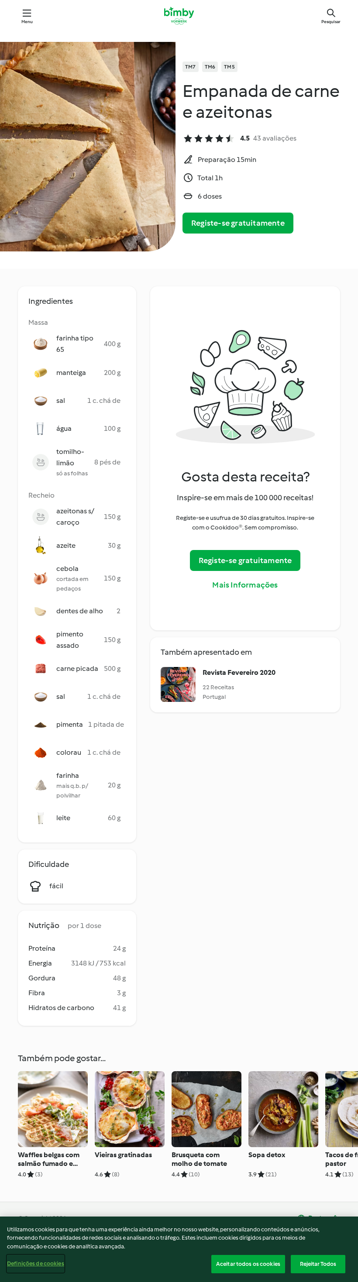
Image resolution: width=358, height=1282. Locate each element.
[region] (179, 1249)
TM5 (229, 67)
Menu (27, 21)
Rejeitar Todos (318, 1264)
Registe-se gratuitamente (238, 223)
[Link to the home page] (179, 15)
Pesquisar (331, 21)
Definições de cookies (35, 1263)
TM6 (210, 67)
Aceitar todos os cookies (248, 1264)
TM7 (190, 67)
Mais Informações (245, 585)
